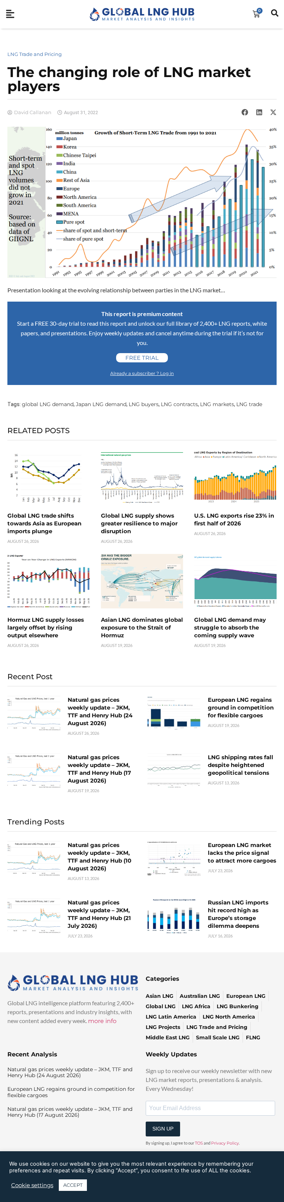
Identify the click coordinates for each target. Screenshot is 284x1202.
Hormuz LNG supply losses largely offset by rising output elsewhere (45, 627)
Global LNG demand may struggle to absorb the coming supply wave (230, 627)
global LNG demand (48, 404)
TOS (199, 1143)
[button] (245, 112)
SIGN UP (162, 1129)
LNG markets (217, 404)
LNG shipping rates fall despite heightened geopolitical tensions (240, 765)
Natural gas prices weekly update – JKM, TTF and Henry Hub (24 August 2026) (69, 1072)
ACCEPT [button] (72, 1185)
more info (102, 1021)
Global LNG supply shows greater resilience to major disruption (139, 523)
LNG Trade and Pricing (34, 54)
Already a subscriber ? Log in (142, 373)
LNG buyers (144, 404)
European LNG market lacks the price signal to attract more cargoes (242, 852)
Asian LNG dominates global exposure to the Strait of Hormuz (142, 627)
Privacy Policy (225, 1143)
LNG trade (249, 404)
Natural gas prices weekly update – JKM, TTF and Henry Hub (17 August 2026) (69, 1112)
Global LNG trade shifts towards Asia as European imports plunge (44, 523)
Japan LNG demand (101, 404)
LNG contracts (179, 404)
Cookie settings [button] (32, 1185)
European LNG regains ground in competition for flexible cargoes (241, 707)
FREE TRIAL (142, 357)
